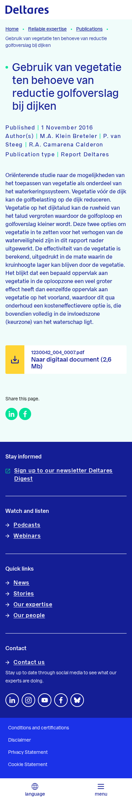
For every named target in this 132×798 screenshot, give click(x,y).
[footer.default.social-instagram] (28, 700)
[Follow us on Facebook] (61, 700)
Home (12, 29)
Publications (89, 29)
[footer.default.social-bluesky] (77, 700)
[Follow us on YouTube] (44, 700)
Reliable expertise (47, 29)
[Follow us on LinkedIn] (12, 700)
